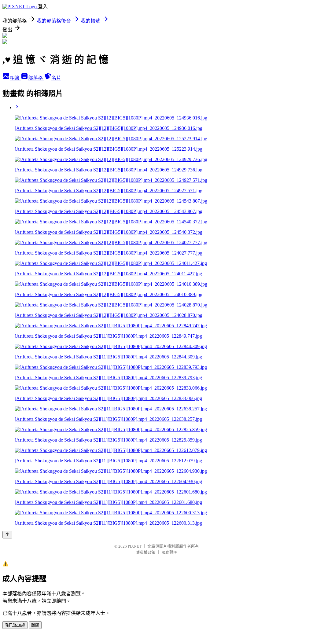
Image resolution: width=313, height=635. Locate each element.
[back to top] (7, 534)
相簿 (15, 78)
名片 (56, 78)
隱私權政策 (146, 552)
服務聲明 (169, 552)
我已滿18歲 (15, 625)
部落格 (36, 78)
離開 (35, 625)
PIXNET (135, 546)
